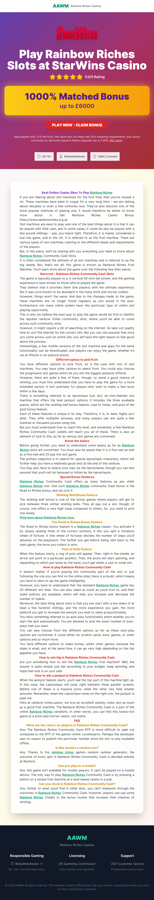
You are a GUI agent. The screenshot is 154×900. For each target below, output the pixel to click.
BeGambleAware (74, 156)
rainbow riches (62, 752)
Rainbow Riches (101, 192)
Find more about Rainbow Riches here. (47, 517)
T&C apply (115, 140)
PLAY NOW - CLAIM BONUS (77, 125)
